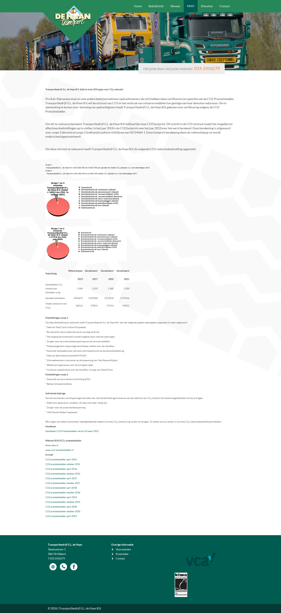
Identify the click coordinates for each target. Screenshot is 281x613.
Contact (225, 6)
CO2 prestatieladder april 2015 (61, 459)
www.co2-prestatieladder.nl (59, 450)
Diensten (207, 6)
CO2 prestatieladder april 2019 (61, 497)
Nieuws (175, 6)
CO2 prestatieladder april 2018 (61, 487)
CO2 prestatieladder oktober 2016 (62, 473)
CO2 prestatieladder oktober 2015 (62, 464)
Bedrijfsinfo (156, 6)
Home (138, 6)
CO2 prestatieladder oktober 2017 (62, 483)
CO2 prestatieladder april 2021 (61, 516)
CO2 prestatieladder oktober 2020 (62, 511)
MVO (190, 6)
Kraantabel (122, 553)
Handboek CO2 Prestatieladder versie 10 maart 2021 (72, 431)
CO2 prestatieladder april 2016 (61, 469)
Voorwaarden (123, 549)
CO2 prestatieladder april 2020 (61, 506)
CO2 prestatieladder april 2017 (61, 478)
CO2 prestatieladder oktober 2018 (62, 492)
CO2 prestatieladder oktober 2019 (62, 502)
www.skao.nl (51, 445)
